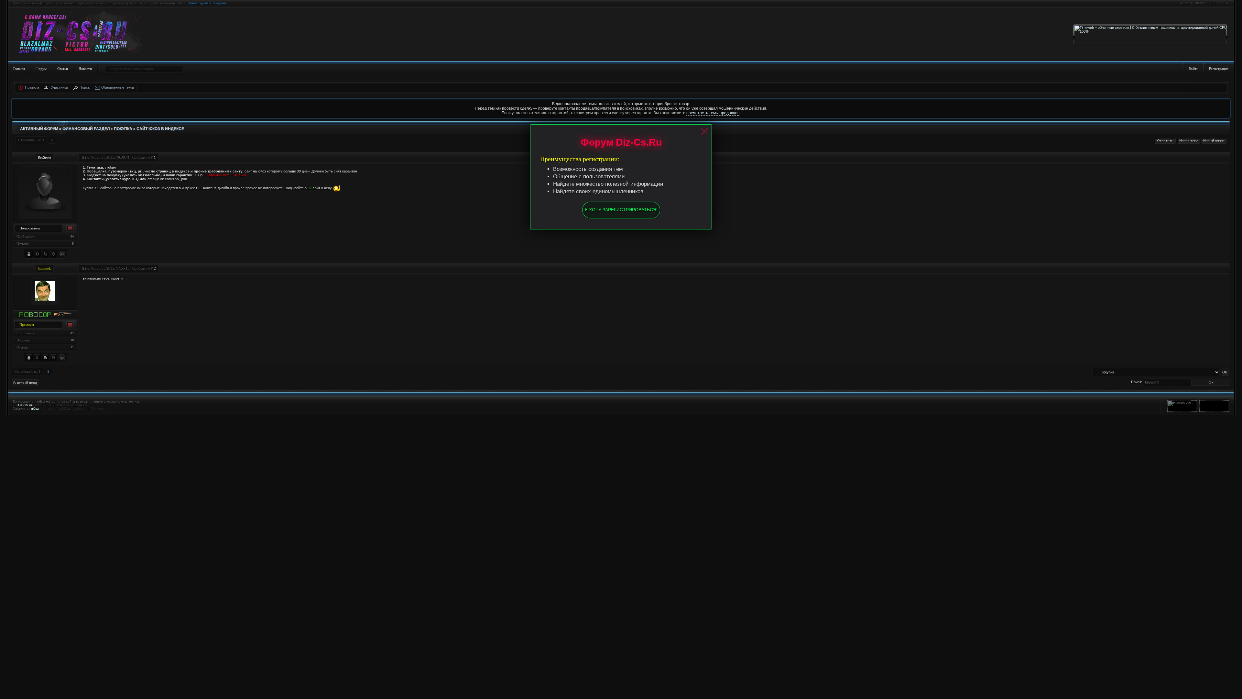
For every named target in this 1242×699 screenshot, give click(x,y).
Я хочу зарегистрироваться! (621, 209)
